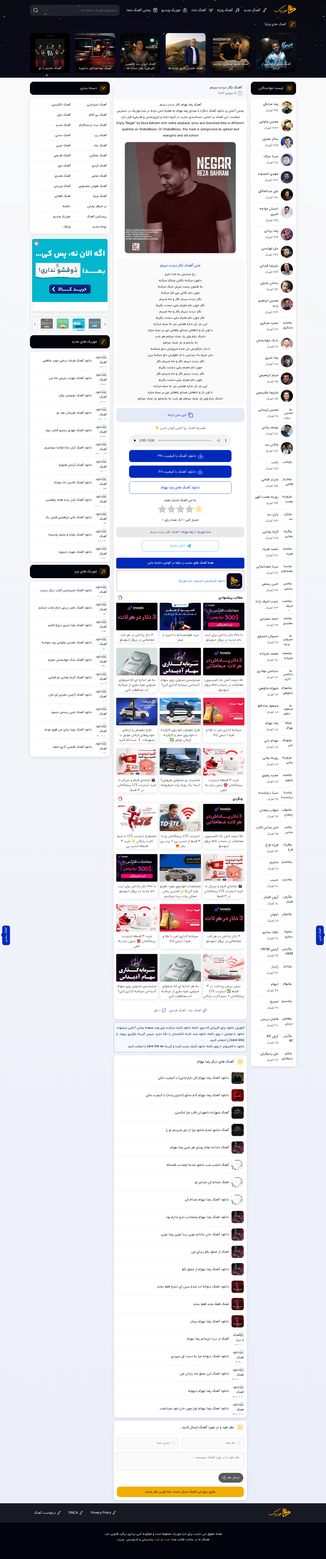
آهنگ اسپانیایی (97, 105)
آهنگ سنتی (63, 135)
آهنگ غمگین (98, 155)
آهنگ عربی (63, 145)
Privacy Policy (101, 1513)
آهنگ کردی (99, 166)
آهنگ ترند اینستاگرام (93, 125)
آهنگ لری (64, 166)
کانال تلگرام (177, 546)
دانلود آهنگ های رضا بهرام (180, 487)
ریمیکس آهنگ (97, 216)
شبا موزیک (285, 10)
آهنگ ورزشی (62, 186)
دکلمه (67, 206)
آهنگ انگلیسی (61, 105)
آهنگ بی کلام (98, 115)
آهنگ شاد (198, 10)
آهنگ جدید (252, 10)
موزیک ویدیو (171, 10)
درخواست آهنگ (45, 1513)
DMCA (73, 1513)
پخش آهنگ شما (138, 10)
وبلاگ (67, 227)
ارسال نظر (233, 1478)
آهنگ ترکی (64, 115)
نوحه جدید (99, 227)
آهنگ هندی (63, 176)
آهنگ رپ (101, 135)
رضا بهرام (188, 532)
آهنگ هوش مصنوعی (93, 186)
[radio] (198, 510)
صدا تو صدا (162, 1539)
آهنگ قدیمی (177, 1010)
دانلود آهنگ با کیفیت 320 (177, 456)
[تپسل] (36, 243)
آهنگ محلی (99, 176)
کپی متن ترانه (177, 415)
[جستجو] (35, 10)
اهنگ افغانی (63, 196)
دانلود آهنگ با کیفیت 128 (177, 472)
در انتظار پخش (97, 206)
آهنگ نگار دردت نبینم (226, 87)
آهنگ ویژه (225, 10)
